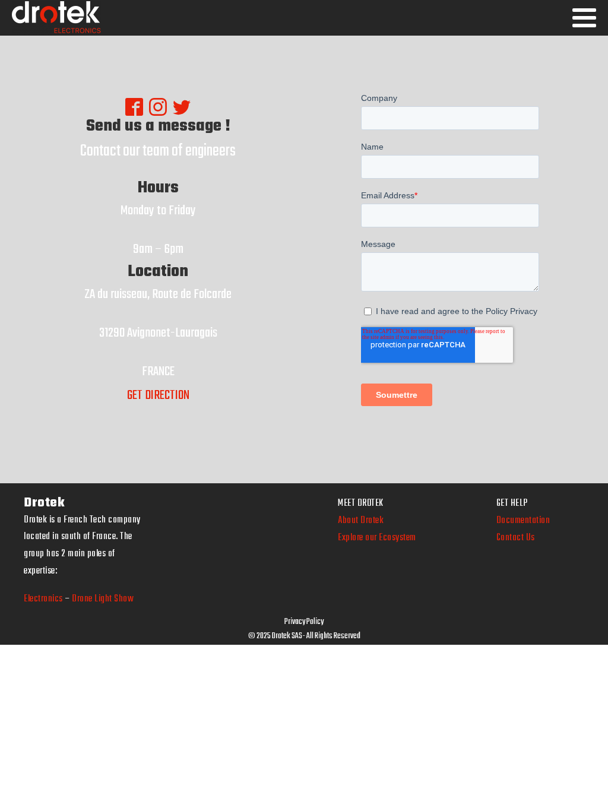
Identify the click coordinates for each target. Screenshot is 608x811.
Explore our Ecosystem (377, 538)
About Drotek (361, 520)
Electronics (43, 599)
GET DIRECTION (158, 395)
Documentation (523, 520)
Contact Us (515, 538)
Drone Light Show (103, 599)
